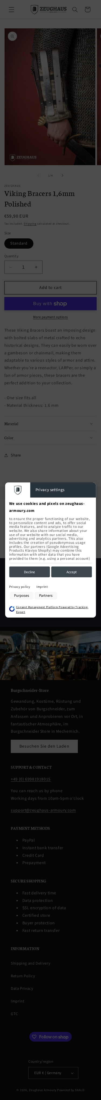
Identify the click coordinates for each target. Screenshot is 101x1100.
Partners (46, 595)
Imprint (42, 587)
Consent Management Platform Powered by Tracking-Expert (52, 609)
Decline (29, 572)
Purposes (21, 595)
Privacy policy (19, 587)
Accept (72, 572)
